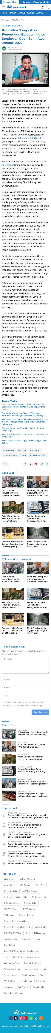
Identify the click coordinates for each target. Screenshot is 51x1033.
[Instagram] (21, 1018)
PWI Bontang (9, 981)
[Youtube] (26, 1018)
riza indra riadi (25, 981)
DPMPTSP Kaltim (11, 909)
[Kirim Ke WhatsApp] (47, 464)
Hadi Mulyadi (39, 927)
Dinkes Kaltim (21, 897)
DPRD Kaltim (29, 909)
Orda (14, 26)
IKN (26, 933)
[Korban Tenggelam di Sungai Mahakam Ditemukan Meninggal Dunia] (9, 796)
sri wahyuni (8, 987)
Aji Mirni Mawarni (27, 879)
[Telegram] (36, 1018)
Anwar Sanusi (9, 885)
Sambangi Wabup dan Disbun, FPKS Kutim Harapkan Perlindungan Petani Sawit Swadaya (23, 414)
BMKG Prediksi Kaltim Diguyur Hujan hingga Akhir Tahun (24, 441)
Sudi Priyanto (23, 987)
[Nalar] (16, 7)
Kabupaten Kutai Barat (29, 138)
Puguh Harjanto (29, 975)
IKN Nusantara (38, 933)
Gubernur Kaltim (25, 915)
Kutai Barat (35, 450)
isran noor (26, 939)
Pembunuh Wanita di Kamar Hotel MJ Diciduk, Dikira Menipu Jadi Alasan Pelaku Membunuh (27, 855)
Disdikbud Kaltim (39, 897)
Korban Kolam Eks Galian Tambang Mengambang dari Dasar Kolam (24, 826)
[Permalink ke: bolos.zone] (4, 48)
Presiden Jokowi (11, 975)
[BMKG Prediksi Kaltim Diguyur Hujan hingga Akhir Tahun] (38, 533)
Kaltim (37, 939)
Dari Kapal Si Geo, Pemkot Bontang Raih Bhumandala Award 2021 (26, 835)
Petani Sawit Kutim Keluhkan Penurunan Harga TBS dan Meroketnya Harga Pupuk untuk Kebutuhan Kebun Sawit (25, 421)
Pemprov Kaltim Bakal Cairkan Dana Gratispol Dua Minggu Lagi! (25, 435)
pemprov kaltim (31, 969)
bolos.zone (12, 47)
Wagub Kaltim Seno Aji (14, 993)
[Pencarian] (47, 7)
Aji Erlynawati (9, 879)
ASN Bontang (26, 885)
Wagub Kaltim (39, 987)
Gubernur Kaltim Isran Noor (16, 921)
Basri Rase (40, 885)
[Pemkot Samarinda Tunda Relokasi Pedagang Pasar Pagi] (38, 507)
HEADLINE (6, 26)
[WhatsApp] (31, 1018)
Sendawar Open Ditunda (14, 455)
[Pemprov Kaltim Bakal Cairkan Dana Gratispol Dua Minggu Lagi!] (13, 533)
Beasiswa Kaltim (11, 891)
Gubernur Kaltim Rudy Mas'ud (17, 927)
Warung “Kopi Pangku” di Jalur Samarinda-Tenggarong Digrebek (33, 782)
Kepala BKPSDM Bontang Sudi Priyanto (21, 951)
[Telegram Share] (41, 464)
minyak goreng (33, 957)
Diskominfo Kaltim (12, 903)
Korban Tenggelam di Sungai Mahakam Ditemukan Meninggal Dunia (32, 794)
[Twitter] (16, 1018)
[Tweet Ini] (31, 464)
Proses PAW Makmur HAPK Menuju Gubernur (28, 863)
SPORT (20, 26)
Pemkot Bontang (31, 963)
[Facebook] (11, 1018)
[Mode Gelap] (42, 7)
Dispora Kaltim (30, 903)
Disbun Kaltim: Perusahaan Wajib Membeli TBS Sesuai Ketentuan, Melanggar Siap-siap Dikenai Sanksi (23, 406)
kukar (6, 957)
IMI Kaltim (22, 450)
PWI (41, 975)
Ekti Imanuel (8, 164)
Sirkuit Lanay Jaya (37, 455)
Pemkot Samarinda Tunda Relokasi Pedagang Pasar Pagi (23, 429)
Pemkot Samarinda (12, 969)
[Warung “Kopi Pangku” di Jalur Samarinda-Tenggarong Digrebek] (9, 783)
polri (44, 969)
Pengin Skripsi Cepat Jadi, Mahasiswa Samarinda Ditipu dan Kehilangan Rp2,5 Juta (28, 845)
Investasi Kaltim (10, 939)
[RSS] (41, 1018)
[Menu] (4, 7)
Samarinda (40, 981)
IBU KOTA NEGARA (12, 933)
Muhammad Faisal (12, 963)
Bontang (7, 897)
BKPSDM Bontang (30, 891)
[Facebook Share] (25, 464)
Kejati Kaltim (9, 945)
